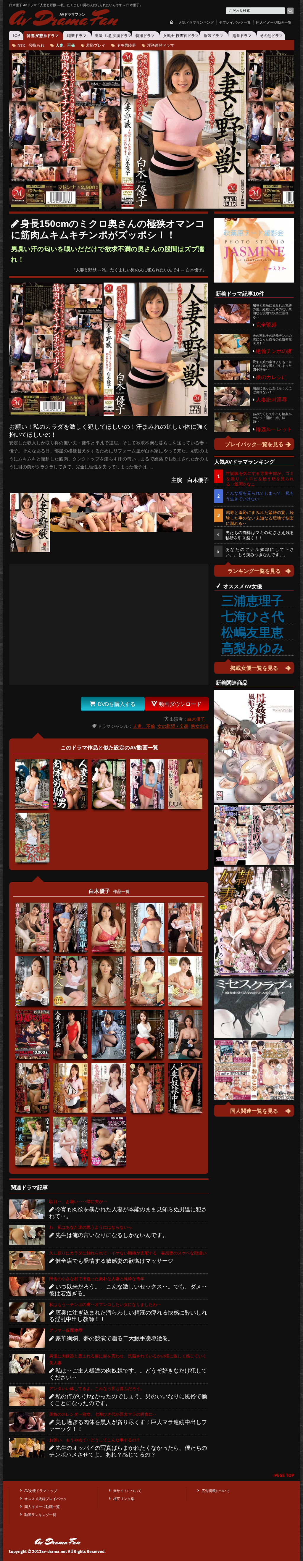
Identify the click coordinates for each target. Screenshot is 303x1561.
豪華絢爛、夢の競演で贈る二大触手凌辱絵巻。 (114, 1338)
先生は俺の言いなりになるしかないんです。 (111, 1235)
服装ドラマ (213, 35)
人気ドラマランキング (196, 22)
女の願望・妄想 (172, 726)
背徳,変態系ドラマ (43, 35)
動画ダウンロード (177, 704)
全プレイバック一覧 (235, 22)
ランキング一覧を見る (254, 571)
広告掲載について (216, 1491)
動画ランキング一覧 (40, 1515)
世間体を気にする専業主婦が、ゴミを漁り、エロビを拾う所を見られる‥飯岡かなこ (260, 478)
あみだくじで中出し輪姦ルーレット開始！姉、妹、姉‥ (272, 417)
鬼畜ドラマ (242, 35)
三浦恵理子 (252, 601)
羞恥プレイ (95, 45)
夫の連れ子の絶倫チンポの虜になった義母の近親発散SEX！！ (272, 339)
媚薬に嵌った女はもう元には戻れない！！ (272, 390)
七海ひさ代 (252, 616)
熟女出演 (200, 726)
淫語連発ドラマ (160, 45)
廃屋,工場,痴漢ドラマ (113, 35)
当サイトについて (127, 1491)
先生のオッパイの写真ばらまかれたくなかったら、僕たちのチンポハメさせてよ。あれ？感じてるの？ (128, 1451)
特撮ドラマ (145, 35)
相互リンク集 (123, 1499)
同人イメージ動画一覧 (273, 22)
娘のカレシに (271, 377)
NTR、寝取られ (30, 45)
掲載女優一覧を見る (254, 668)
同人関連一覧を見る (254, 1111)
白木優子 (196, 719)
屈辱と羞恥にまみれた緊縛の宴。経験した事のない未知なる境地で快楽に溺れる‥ (272, 311)
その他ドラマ (271, 35)
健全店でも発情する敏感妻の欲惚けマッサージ (114, 1261)
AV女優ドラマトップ (40, 1491)
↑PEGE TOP (283, 1475)
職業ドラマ (76, 35)
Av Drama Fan (63, 18)
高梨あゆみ (252, 648)
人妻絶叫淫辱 (271, 400)
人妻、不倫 (65, 45)
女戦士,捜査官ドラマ (181, 35)
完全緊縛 (266, 325)
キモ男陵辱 (126, 45)
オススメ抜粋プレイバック (45, 1499)
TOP (16, 35)
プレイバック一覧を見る (254, 444)
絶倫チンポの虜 (274, 351)
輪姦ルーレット (274, 429)
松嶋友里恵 (252, 632)
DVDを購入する (113, 704)
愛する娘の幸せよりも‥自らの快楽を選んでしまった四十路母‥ (272, 365)
